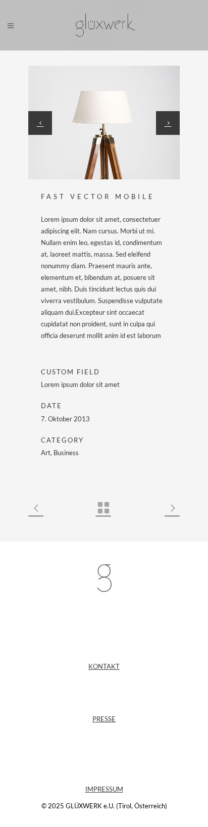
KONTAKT (104, 666)
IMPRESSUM (104, 789)
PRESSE (104, 719)
